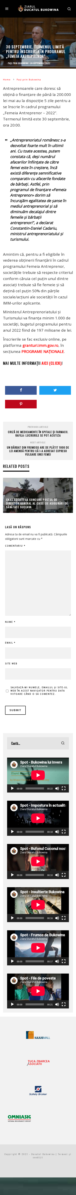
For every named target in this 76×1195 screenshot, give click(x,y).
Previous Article (38, 426)
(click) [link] (52, 363)
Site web (11, 663)
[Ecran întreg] (64, 788)
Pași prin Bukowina (18, 63)
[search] (63, 743)
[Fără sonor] (57, 788)
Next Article (38, 442)
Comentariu (15, 545)
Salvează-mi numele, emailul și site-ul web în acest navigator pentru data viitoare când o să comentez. (39, 690)
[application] (38, 775)
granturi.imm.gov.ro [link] (40, 345)
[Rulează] (12, 788)
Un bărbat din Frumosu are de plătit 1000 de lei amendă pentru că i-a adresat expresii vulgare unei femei (38, 450)
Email (10, 642)
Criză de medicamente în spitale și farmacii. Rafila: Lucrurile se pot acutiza (38, 433)
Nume (10, 621)
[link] (42, 351)
